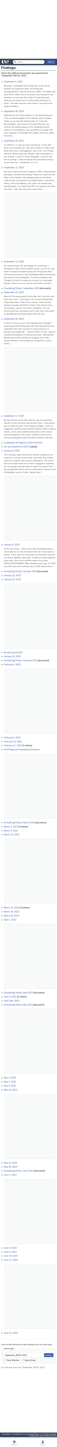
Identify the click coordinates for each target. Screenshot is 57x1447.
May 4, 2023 (10, 1078)
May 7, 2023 (10, 1082)
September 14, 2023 (14, 261)
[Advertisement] (28, 29)
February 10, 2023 (13, 741)
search (49, 1355)
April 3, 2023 (10, 997)
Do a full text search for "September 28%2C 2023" (23, 1367)
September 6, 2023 (13, 81)
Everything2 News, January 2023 (20, 571)
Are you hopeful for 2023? (16, 446)
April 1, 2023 (10, 920)
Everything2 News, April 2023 (18, 992)
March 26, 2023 (11, 916)
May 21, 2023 (10, 1163)
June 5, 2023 (10, 1175)
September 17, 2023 (14, 416)
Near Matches (13, 1360)
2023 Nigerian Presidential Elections (22, 749)
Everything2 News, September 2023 (21, 288)
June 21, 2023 (11, 1333)
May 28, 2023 (10, 1167)
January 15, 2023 (12, 575)
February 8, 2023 (12, 664)
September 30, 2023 (14, 111)
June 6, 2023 (10, 1248)
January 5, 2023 (12, 451)
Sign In (51, 62)
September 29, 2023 (14, 319)
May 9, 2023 (10, 1086)
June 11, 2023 (11, 1260)
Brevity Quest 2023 (13, 652)
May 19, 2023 (10, 1090)
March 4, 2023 (11, 826)
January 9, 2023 (12, 544)
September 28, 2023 (14, 141)
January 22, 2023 (12, 579)
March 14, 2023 (11, 907)
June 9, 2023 (10, 1252)
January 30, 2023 (12, 656)
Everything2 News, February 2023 (20, 660)
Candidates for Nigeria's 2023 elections (23, 442)
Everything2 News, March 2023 (19, 822)
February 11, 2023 (13, 745)
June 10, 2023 (11, 1256)
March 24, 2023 (11, 911)
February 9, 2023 (12, 737)
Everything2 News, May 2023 (18, 1005)
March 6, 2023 (11, 830)
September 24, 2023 (14, 292)
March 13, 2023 (11, 834)
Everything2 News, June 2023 (18, 1171)
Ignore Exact (30, 1360)
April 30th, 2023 (11, 1001)
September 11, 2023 (14, 167)
